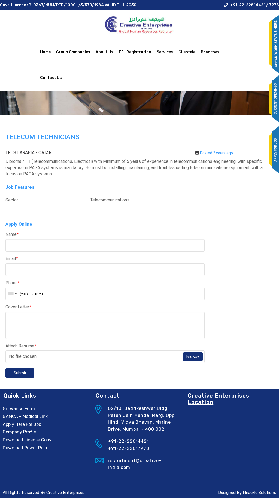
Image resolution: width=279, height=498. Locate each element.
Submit (20, 373)
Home (45, 52)
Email (11, 258)
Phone (12, 282)
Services (165, 52)
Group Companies (73, 52)
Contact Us (51, 77)
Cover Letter (18, 307)
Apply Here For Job (22, 424)
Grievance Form (19, 408)
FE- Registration (135, 52)
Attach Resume (20, 346)
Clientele (186, 52)
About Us (104, 52)
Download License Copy (27, 439)
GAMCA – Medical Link (25, 416)
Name (12, 234)
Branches (210, 52)
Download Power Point (26, 447)
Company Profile (19, 432)
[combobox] (12, 294)
